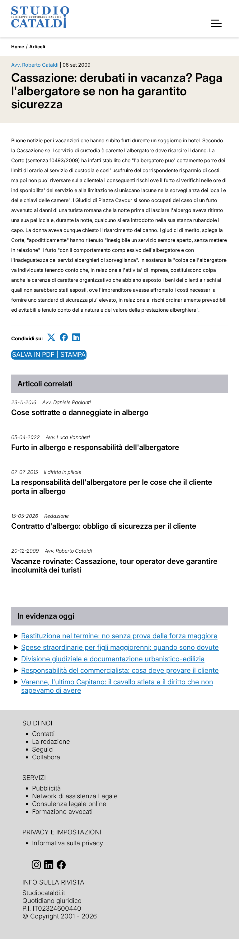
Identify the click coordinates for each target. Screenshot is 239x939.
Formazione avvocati (62, 811)
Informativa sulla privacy (67, 843)
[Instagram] (36, 865)
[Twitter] (51, 337)
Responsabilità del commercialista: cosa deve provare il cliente (120, 670)
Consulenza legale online (69, 804)
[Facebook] (64, 337)
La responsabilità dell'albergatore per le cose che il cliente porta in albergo (111, 487)
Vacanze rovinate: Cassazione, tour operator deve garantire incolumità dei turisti (114, 566)
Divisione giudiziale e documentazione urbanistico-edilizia (112, 658)
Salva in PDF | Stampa (49, 354)
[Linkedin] (76, 337)
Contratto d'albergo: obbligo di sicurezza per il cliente (103, 526)
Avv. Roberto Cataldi (35, 65)
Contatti (43, 734)
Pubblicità (46, 788)
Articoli (37, 46)
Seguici (43, 749)
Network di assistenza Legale (75, 796)
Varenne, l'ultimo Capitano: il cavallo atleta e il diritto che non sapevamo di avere (117, 685)
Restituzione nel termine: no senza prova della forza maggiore (119, 635)
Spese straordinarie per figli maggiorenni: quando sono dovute (120, 647)
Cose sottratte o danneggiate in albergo (79, 412)
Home (17, 46)
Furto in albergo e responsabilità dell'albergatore (95, 447)
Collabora (46, 757)
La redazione (51, 741)
